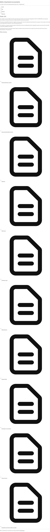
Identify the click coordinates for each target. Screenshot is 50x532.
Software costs (4, 280)
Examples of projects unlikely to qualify (9, 527)
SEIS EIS (3, 11)
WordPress (22, 530)
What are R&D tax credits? (7, 82)
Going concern (4, 478)
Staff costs (4, 231)
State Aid (3, 14)
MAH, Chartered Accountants (10, 2)
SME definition (4, 329)
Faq (2, 9)
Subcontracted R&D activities (7, 132)
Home (3, 6)
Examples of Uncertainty (6, 428)
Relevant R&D (4, 379)
